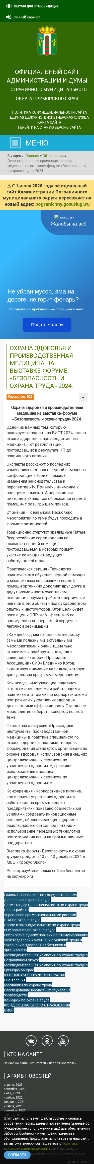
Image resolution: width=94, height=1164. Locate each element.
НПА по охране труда (22, 919)
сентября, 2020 (15, 1110)
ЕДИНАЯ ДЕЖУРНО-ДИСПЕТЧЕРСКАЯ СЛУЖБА (49, 117)
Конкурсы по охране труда (26, 1000)
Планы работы (16, 909)
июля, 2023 (12, 1093)
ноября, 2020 (13, 1106)
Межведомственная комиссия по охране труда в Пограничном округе (46, 957)
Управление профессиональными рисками (40, 914)
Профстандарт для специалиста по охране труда (46, 904)
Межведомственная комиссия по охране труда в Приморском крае (46, 967)
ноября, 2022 (13, 1097)
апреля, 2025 (13, 1084)
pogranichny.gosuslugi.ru (62, 204)
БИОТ (9, 1010)
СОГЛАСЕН (17, 1155)
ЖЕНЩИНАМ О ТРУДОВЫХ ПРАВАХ (34, 975)
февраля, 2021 (14, 1102)
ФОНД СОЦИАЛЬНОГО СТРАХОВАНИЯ (37, 1005)
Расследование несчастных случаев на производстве (37, 992)
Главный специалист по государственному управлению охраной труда (40, 897)
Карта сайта (49, 122)
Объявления (15, 980)
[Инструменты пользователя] (83, 397)
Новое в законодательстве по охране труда (42, 924)
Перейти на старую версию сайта (49, 127)
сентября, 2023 (15, 1089)
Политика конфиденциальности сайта (49, 112)
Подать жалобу (47, 324)
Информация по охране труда (29, 929)
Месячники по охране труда (28, 985)
